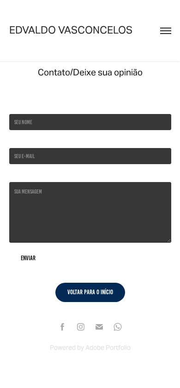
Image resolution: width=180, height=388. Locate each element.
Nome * (16, 107)
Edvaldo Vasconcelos (70, 29)
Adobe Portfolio (108, 347)
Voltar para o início (90, 292)
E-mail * (17, 141)
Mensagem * (20, 175)
